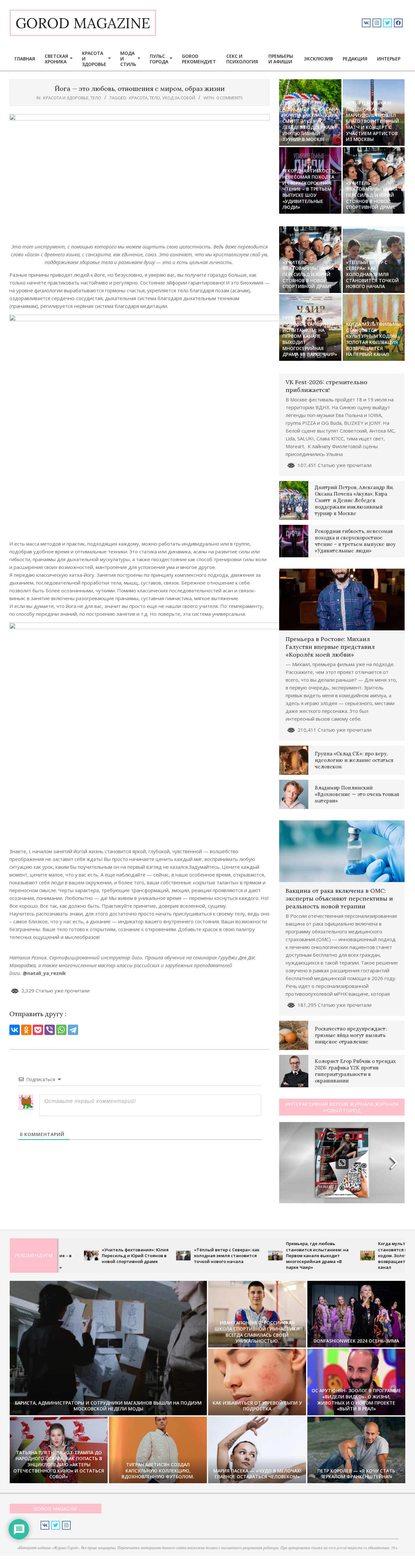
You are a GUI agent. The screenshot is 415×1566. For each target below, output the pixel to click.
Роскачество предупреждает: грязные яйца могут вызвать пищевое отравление (351, 1035)
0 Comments (230, 98)
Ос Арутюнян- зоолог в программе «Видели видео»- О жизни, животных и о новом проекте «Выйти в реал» (356, 1399)
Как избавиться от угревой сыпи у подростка (257, 1406)
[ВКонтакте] (14, 1030)
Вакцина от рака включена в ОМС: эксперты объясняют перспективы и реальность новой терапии (339, 898)
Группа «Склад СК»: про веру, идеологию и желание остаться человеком (354, 760)
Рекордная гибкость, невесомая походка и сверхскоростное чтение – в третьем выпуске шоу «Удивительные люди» (309, 189)
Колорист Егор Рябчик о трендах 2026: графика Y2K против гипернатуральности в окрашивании (355, 1071)
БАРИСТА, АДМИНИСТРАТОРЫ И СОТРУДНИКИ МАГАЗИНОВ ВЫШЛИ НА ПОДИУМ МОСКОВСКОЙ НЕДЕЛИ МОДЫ (108, 1406)
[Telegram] (73, 1030)
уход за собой (178, 98)
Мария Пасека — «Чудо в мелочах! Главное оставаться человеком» (257, 1474)
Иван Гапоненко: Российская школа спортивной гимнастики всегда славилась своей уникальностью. (257, 1332)
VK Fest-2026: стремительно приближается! (326, 386)
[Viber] (49, 1030)
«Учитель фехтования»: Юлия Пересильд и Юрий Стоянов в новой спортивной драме (371, 195)
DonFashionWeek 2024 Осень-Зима (356, 1341)
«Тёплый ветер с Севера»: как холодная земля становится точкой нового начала (372, 274)
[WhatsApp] (61, 1030)
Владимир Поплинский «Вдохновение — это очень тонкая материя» (357, 794)
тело (95, 98)
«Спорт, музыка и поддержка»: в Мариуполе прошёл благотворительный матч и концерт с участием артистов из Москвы (372, 121)
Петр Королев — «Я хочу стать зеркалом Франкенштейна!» (356, 1474)
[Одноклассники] (26, 1030)
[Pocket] (38, 1030)
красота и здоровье (66, 98)
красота (138, 98)
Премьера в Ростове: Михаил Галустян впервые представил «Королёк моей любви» (330, 646)
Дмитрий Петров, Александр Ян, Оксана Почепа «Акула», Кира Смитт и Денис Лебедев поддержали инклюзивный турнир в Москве (310, 121)
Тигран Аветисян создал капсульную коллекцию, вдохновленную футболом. (158, 1470)
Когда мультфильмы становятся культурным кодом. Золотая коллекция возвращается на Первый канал (373, 339)
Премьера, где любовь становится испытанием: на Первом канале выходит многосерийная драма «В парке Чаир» (309, 336)
